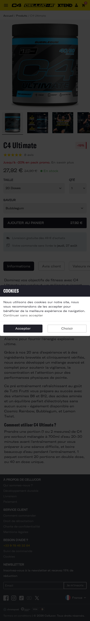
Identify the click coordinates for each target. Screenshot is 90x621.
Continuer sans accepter (23, 315)
